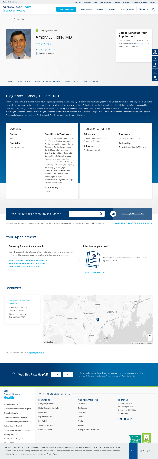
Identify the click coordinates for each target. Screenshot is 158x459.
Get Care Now (86, 9)
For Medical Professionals (139, 2)
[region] (98, 319)
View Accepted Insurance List (133, 214)
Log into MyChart (45, 417)
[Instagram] (131, 419)
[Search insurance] (102, 214)
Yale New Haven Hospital (13, 439)
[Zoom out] (150, 339)
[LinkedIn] (128, 419)
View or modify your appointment (27, 260)
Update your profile (36, 352)
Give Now (126, 2)
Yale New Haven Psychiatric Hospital (17, 421)
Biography (10, 81)
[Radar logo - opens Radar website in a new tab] (48, 342)
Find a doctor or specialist (48, 408)
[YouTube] (125, 419)
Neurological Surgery (43, 44)
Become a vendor (45, 429)
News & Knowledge (105, 2)
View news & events (45, 425)
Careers (152, 2)
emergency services (46, 404)
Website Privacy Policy (49, 454)
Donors (80, 417)
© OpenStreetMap (145, 343)
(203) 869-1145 (48, 50)
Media (80, 421)
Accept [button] (133, 451)
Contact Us (87, 2)
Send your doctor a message (24, 266)
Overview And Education (29, 81)
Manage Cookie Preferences (88, 429)
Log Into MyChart (92, 273)
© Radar (135, 343)
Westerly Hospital (10, 434)
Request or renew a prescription (27, 263)
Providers (81, 404)
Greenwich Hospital (11, 413)
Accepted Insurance (52, 81)
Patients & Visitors (127, 9)
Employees (82, 412)
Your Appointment (72, 81)
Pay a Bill (78, 2)
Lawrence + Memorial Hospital (15, 417)
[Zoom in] (150, 335)
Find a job (42, 412)
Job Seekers (82, 408)
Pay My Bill (42, 421)
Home (8, 19)
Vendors (81, 425)
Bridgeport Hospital (11, 404)
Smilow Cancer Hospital (13, 426)
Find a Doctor (66, 9)
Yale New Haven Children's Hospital (17, 409)
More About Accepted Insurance (132, 223)
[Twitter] (121, 419)
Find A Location (91, 81)
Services (100, 9)
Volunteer (117, 2)
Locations (111, 9)
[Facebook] (118, 419)
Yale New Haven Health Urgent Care (17, 430)
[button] (147, 451)
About (95, 2)
